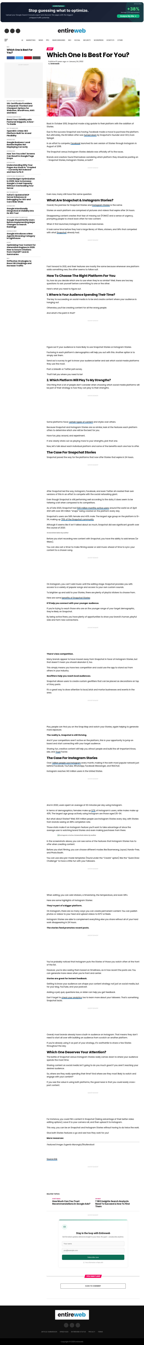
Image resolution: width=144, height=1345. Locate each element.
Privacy (92, 1332)
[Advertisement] (23, 81)
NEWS (41, 40)
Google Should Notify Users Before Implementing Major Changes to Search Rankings (21, 223)
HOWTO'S (15, 117)
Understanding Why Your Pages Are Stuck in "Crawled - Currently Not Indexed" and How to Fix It (21, 168)
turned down (90, 135)
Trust (58, 751)
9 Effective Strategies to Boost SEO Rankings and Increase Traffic (19, 263)
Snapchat (61, 232)
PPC (47, 40)
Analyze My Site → (128, 16)
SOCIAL (77, 40)
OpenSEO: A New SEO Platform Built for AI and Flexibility (19, 133)
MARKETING (30, 40)
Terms (100, 1332)
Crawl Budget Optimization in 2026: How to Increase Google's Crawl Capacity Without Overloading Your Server (21, 183)
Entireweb (55, 64)
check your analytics (72, 997)
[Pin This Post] (28, 57)
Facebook (75, 143)
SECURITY (87, 40)
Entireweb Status (78, 1332)
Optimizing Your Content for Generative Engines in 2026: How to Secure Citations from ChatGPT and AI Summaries (21, 249)
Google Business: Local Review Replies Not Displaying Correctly (18, 144)
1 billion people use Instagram (66, 762)
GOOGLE (9, 117)
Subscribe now (93, 1257)
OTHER (120, 40)
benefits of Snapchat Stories (76, 597)
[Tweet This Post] (19, 57)
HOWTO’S (110, 40)
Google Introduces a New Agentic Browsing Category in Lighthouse (21, 236)
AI (22, 40)
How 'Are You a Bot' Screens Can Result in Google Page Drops (21, 156)
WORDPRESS (98, 40)
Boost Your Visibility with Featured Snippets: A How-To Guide (20, 121)
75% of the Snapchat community (77, 519)
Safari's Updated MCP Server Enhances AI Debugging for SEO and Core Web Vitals (19, 198)
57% (93, 810)
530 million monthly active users (93, 508)
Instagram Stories (101, 205)
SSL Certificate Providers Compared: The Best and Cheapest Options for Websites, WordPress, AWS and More (20, 108)
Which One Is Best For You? (20, 51)
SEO (69, 40)
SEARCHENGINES (58, 40)
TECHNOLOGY (20, 101)
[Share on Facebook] (11, 57)
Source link (52, 1159)
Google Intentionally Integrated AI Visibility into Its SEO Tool (20, 210)
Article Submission (49, 1332)
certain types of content (81, 422)
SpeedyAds (64, 1332)
